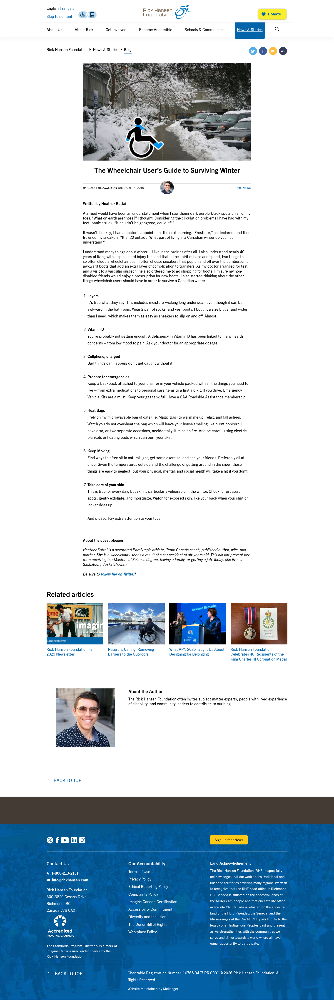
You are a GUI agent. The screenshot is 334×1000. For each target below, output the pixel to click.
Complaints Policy (143, 894)
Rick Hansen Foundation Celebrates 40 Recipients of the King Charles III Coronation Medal (259, 654)
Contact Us (58, 863)
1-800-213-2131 (65, 873)
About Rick (84, 29)
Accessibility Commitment (150, 909)
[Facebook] (57, 840)
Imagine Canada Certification (152, 901)
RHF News (243, 187)
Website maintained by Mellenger (153, 988)
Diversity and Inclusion (147, 916)
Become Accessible (155, 29)
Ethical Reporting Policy (148, 886)
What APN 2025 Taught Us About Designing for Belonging (196, 651)
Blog (128, 49)
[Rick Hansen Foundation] (167, 12)
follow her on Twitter (118, 573)
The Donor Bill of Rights (147, 924)
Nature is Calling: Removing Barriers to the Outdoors (131, 651)
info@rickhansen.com (70, 879)
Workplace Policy (142, 931)
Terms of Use (139, 871)
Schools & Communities (204, 29)
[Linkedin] (74, 840)
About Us (54, 29)
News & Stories (250, 29)
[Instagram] (82, 840)
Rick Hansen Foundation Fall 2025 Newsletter (70, 651)
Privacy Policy (139, 878)
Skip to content (59, 16)
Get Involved (116, 29)
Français (67, 8)
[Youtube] (65, 840)
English (53, 8)
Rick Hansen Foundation (67, 49)
